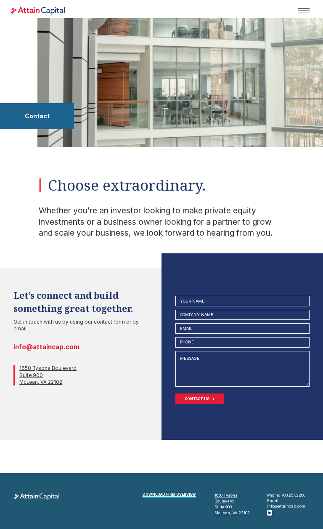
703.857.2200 (293, 495)
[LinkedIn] (269, 513)
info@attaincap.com (46, 347)
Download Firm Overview (169, 494)
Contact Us (197, 399)
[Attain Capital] (37, 11)
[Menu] (304, 10)
